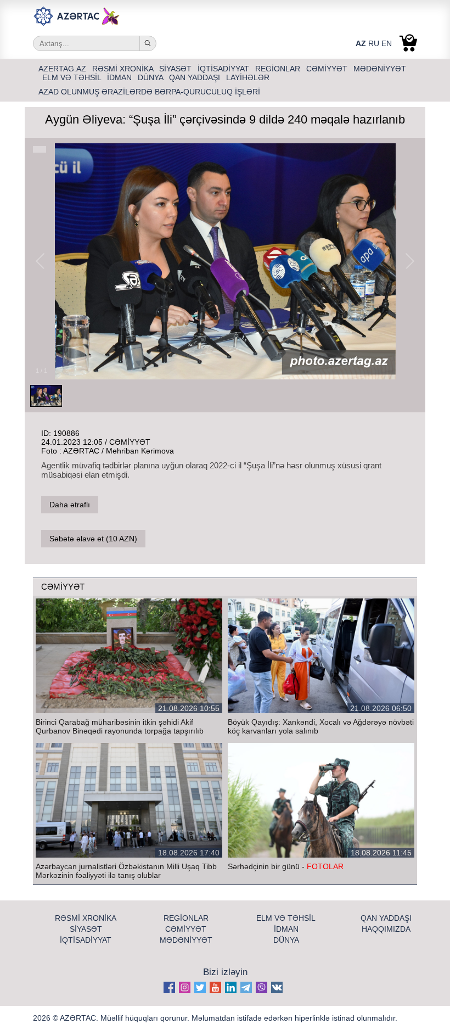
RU (373, 43)
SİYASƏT (176, 68)
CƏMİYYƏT (328, 68)
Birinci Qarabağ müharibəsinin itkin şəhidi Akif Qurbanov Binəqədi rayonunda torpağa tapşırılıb (120, 726)
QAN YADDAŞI (195, 77)
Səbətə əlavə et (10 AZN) (93, 538)
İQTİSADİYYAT (224, 68)
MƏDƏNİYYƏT (379, 68)
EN (386, 43)
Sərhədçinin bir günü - (286, 866)
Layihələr (247, 77)
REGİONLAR (278, 68)
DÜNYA (151, 77)
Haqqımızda (386, 929)
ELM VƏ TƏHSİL (72, 77)
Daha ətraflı (69, 504)
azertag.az (63, 68)
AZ (361, 43)
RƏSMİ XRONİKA (123, 68)
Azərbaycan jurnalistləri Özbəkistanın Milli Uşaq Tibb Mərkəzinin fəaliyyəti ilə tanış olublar (126, 871)
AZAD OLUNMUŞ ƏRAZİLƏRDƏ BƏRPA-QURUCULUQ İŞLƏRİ (149, 91)
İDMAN (120, 77)
